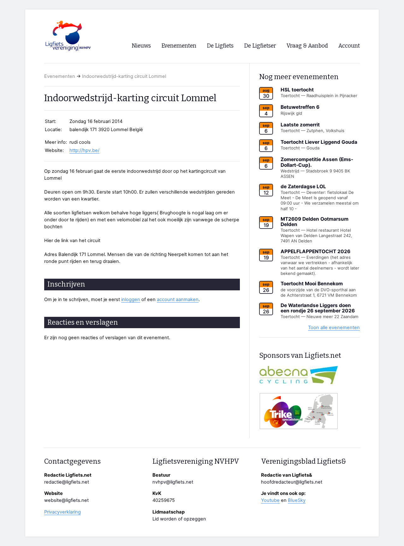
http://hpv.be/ (84, 150)
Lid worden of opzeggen (179, 519)
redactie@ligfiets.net (66, 482)
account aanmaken (178, 299)
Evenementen (59, 76)
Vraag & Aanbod (307, 46)
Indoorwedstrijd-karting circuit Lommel (124, 76)
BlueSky (297, 500)
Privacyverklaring (62, 512)
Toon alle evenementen (334, 327)
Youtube (270, 500)
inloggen (130, 299)
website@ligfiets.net (66, 500)
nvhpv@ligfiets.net (172, 482)
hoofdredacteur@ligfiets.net (291, 482)
